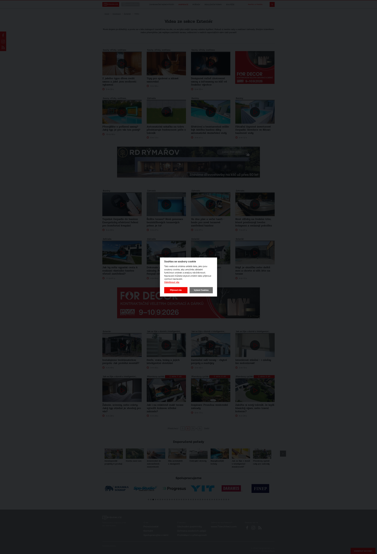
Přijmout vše (176, 290)
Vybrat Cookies (201, 290)
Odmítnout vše (171, 282)
